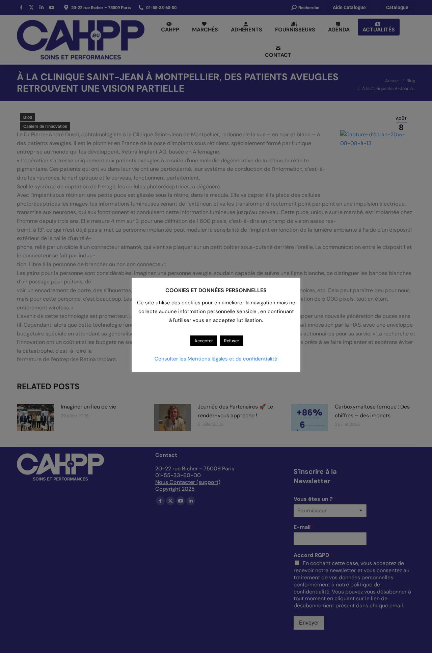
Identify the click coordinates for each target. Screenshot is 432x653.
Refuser (231, 341)
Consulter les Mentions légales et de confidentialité (216, 358)
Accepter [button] (203, 341)
